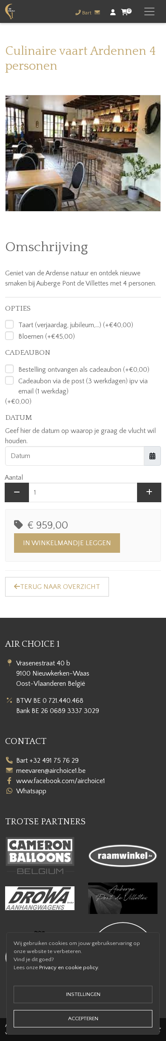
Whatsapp (31, 791)
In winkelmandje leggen (67, 543)
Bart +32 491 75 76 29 (47, 760)
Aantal (14, 477)
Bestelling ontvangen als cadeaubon (69, 369)
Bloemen (30, 336)
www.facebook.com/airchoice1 (60, 781)
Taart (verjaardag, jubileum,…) (59, 325)
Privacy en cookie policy (68, 967)
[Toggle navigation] (149, 11)
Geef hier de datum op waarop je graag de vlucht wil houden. (80, 436)
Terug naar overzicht (60, 587)
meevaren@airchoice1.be (51, 771)
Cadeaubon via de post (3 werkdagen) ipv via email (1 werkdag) (83, 386)
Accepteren (83, 1018)
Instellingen (83, 994)
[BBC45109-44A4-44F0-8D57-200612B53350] (83, 153)
